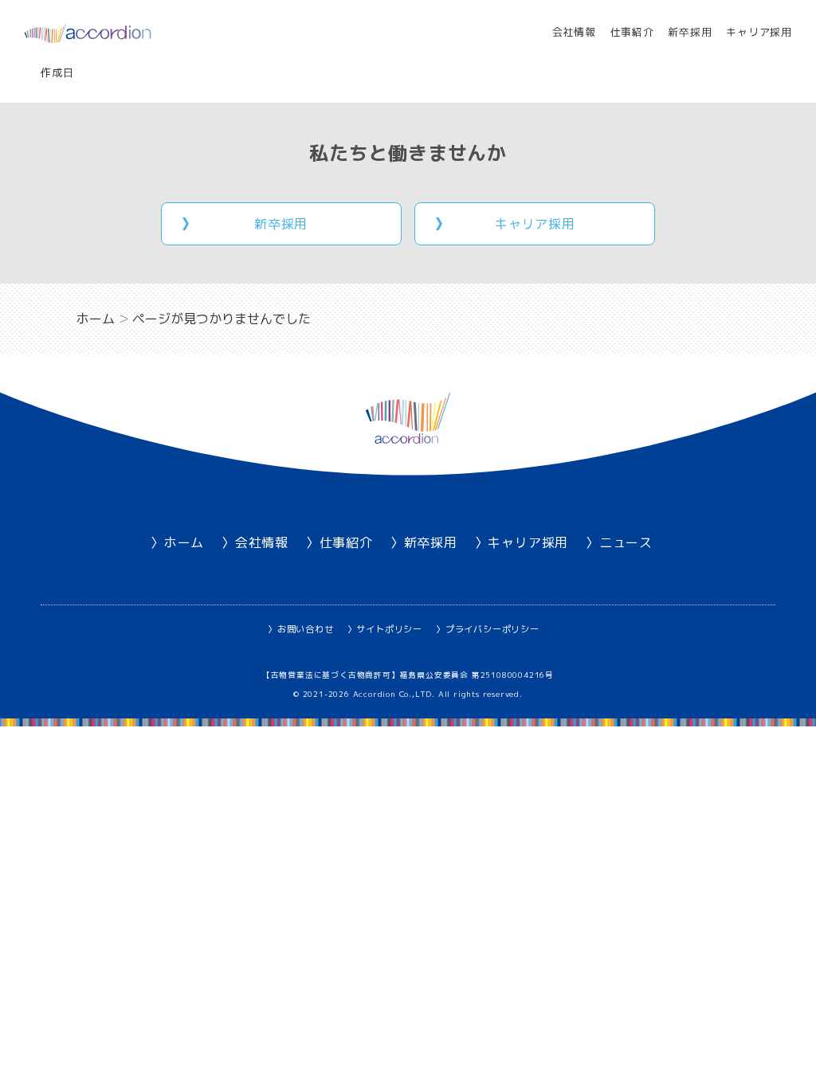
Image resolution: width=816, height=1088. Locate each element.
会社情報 (574, 32)
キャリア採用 (759, 32)
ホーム (184, 542)
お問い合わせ (305, 629)
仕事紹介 (632, 32)
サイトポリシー (389, 629)
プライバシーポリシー (492, 629)
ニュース (626, 542)
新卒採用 (690, 32)
